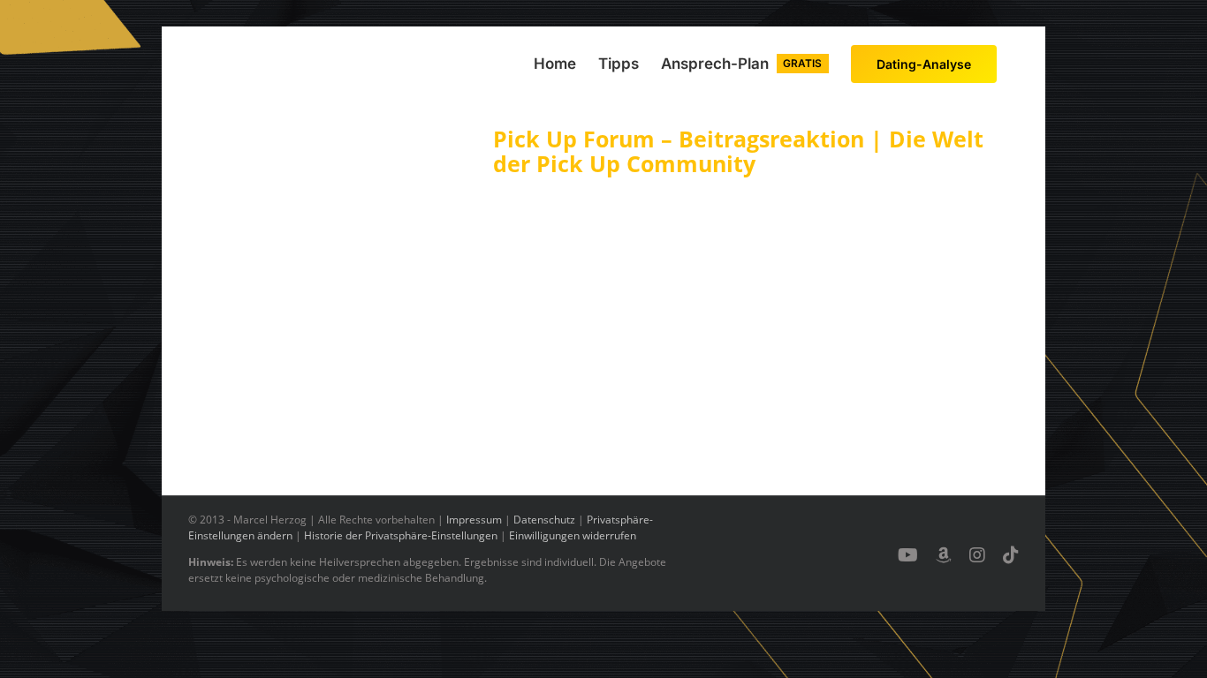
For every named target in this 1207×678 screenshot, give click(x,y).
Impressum (474, 519)
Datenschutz (544, 519)
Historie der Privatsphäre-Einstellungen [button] (400, 535)
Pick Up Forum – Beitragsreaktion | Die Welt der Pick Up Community (738, 151)
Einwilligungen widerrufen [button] (572, 535)
